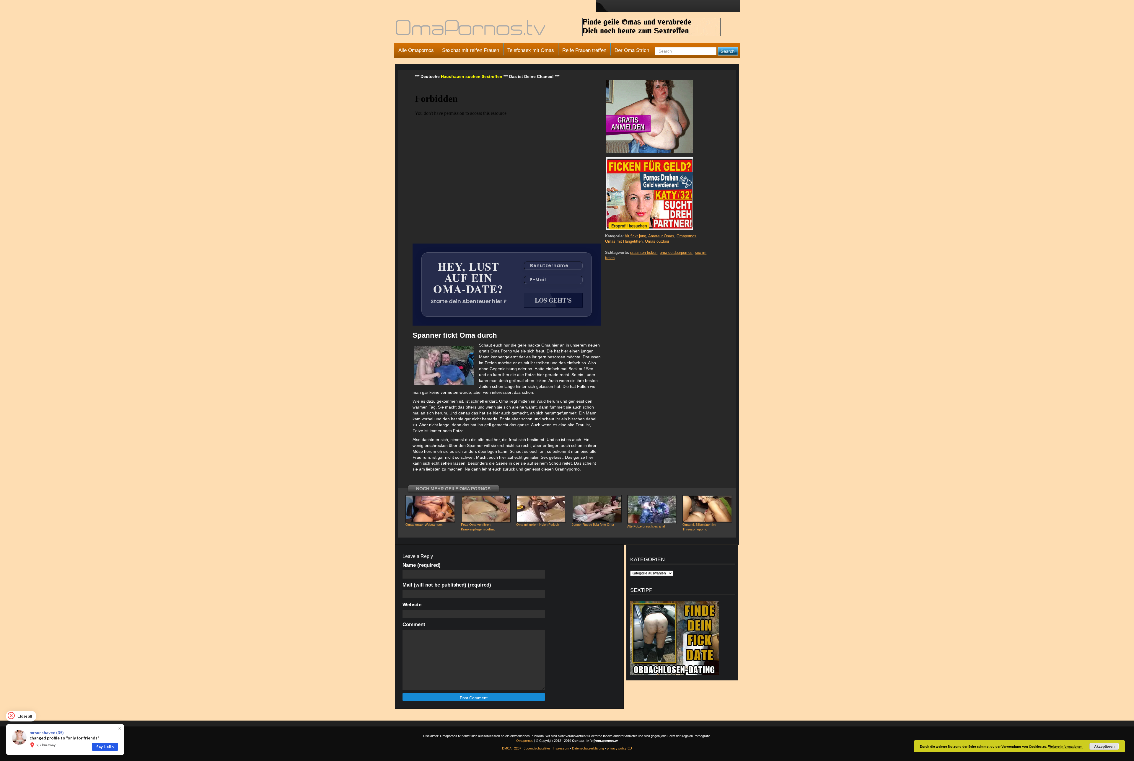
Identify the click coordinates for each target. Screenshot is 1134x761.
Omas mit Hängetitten (624, 241)
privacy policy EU (619, 748)
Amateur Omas (661, 236)
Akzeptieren (1104, 746)
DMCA (506, 748)
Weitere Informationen (1065, 746)
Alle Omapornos (416, 50)
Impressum (561, 748)
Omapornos (686, 236)
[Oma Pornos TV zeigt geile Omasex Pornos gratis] (471, 30)
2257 (517, 748)
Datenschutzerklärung (588, 748)
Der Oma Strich (632, 50)
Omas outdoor (657, 241)
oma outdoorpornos (676, 252)
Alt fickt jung (635, 236)
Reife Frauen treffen (584, 50)
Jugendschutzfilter (537, 748)
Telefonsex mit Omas (530, 50)
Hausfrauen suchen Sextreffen (471, 76)
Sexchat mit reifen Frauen (470, 50)
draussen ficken (643, 252)
